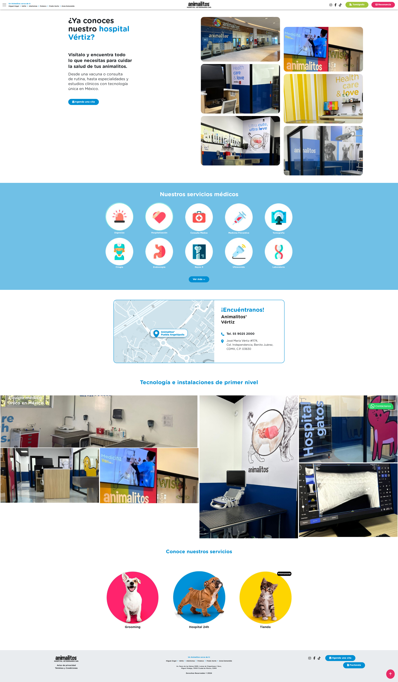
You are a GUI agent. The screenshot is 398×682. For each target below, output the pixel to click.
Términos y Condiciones (66, 668)
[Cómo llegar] (164, 331)
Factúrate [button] (355, 665)
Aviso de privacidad (66, 665)
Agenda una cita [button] (341, 658)
